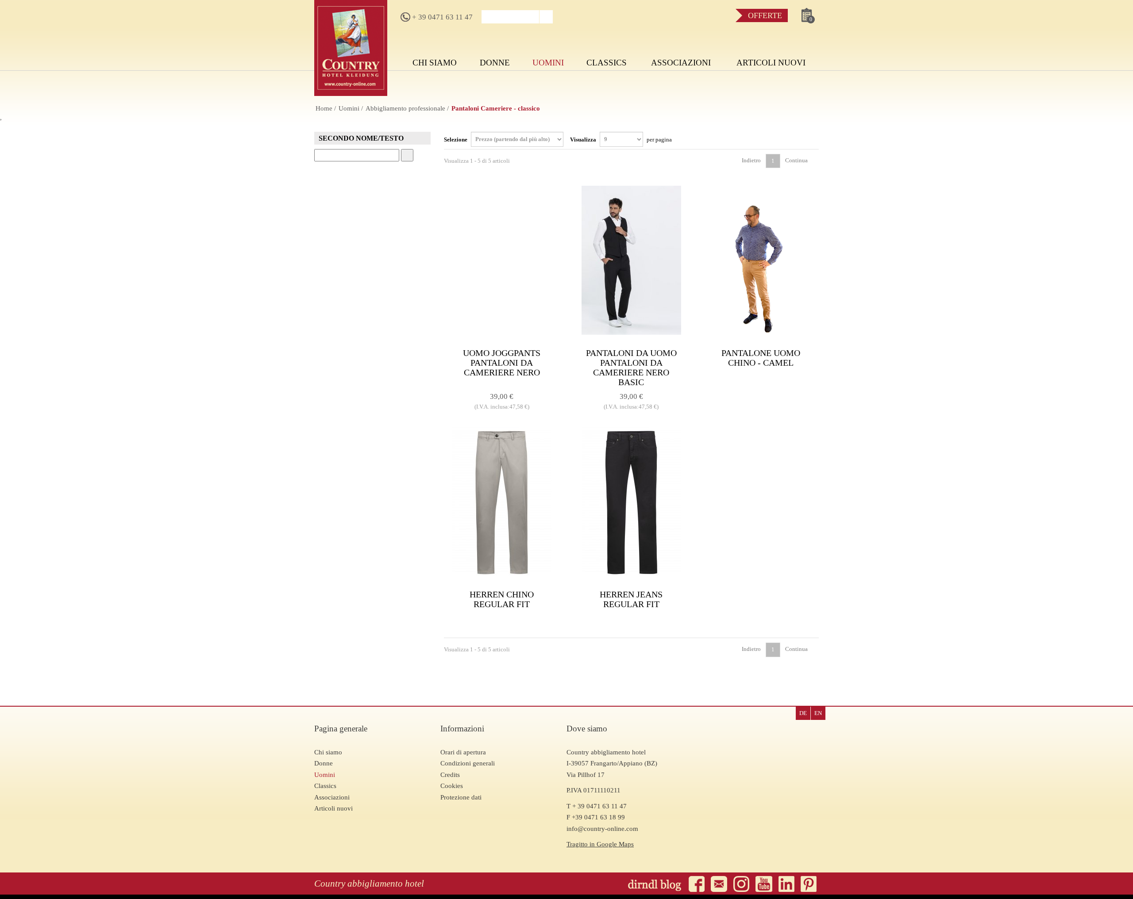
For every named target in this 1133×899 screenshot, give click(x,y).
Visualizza (621, 139)
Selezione (456, 139)
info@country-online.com (602, 828)
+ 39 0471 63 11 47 (441, 17)
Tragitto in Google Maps (600, 844)
